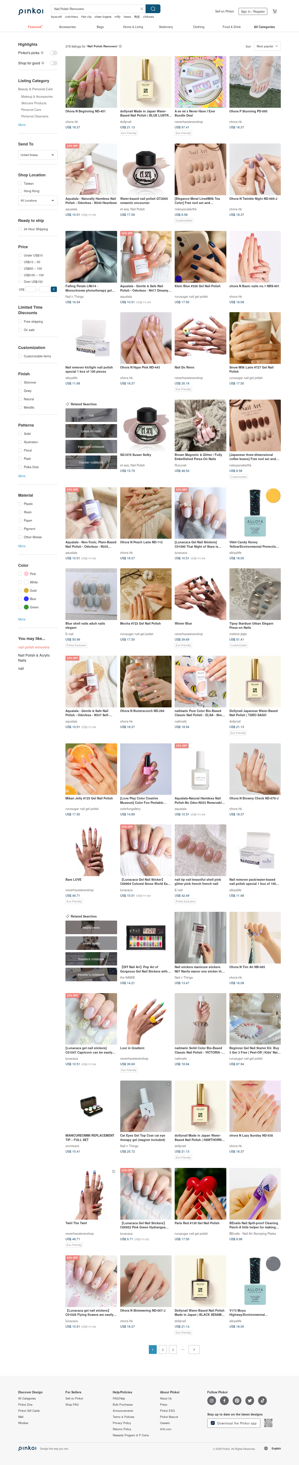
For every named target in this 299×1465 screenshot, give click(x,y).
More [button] (22, 124)
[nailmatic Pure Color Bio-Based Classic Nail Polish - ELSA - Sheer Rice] (200, 681)
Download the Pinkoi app (236, 1423)
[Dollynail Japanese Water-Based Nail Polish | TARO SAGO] (255, 681)
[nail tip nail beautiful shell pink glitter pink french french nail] (200, 850)
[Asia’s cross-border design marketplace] (30, 11)
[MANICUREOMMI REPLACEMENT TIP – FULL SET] (91, 1106)
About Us (166, 1398)
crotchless (71, 16)
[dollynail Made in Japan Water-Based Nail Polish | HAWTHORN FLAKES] (200, 1106)
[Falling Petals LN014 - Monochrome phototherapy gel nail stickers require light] (91, 257)
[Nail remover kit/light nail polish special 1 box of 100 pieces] (91, 338)
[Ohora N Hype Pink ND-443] (146, 338)
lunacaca (181, 552)
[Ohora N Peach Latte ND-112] (146, 513)
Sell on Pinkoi (224, 11)
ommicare (72, 1146)
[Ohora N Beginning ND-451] (91, 82)
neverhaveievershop (189, 121)
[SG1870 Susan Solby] (146, 425)
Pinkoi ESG (167, 1410)
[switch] (38, 52)
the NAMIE (127, 977)
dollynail (125, 121)
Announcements (123, 1410)
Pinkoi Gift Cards (29, 1410)
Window (23, 1422)
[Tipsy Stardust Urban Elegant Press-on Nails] (255, 594)
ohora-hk (71, 121)
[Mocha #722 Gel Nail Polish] (146, 594)
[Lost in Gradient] (146, 1019)
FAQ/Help (119, 1398)
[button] (54, 289)
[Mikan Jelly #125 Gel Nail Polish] (91, 769)
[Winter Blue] (200, 594)
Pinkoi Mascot (169, 1416)
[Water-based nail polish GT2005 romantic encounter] (146, 169)
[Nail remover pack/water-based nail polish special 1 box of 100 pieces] (255, 850)
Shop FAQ (72, 1404)
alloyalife (71, 377)
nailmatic (181, 721)
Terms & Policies (123, 1416)
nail (21, 668)
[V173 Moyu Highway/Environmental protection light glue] (255, 1281)
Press (163, 1404)
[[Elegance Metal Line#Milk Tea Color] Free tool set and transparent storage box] (200, 169)
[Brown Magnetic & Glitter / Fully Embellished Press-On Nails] (200, 425)
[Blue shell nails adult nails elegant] (91, 594)
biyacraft (56, 16)
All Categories (27, 1398)
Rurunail (180, 465)
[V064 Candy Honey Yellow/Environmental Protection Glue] (255, 513)
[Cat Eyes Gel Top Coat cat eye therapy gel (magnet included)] (146, 1106)
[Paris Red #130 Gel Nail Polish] (200, 1194)
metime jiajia (238, 633)
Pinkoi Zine (25, 1404)
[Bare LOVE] (91, 850)
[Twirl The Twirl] (91, 1194)
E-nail (69, 633)
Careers (165, 1422)
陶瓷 (137, 16)
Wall (20, 1416)
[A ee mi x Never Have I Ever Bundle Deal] (200, 82)
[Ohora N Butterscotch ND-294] (146, 681)
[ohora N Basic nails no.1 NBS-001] (255, 257)
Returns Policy (122, 1429)
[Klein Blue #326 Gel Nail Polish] (200, 257)
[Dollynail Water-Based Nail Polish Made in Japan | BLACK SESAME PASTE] (200, 1281)
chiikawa (148, 16)
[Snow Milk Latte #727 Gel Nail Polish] (255, 338)
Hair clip (86, 16)
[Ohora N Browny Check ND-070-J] (255, 769)
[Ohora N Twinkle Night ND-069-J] (255, 169)
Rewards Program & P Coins (131, 1435)
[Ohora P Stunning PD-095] (255, 82)
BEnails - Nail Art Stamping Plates (252, 1233)
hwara (127, 16)
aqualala (71, 209)
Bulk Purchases (123, 1404)
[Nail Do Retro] (200, 338)
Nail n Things (74, 296)
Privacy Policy (122, 1422)
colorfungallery (130, 808)
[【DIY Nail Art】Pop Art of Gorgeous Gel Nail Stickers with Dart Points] (146, 938)
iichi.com (165, 1429)
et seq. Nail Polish (132, 209)
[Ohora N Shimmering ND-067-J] (146, 1281)
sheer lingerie (103, 16)
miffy (117, 16)
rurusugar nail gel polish (191, 296)
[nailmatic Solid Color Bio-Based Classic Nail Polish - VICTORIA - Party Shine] (200, 1019)
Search (153, 8)
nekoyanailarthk (186, 209)
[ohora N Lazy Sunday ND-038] (255, 1106)
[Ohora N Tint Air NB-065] (255, 938)
